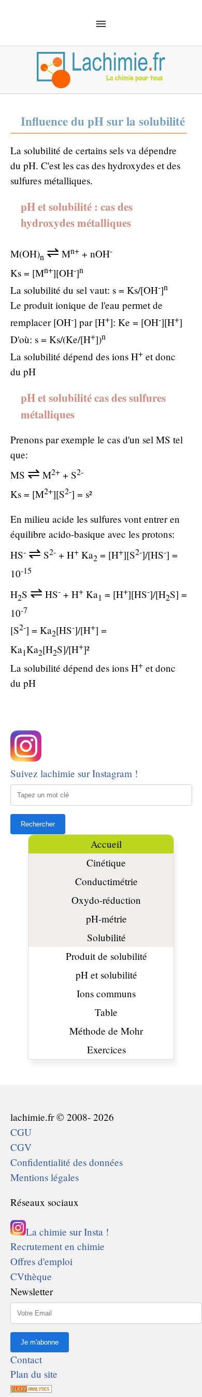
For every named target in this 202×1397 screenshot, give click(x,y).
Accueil (106, 843)
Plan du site (33, 1373)
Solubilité (106, 937)
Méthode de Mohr (106, 1030)
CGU (21, 1131)
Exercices (106, 1049)
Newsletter (31, 1291)
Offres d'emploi (41, 1261)
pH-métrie (106, 918)
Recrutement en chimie (57, 1246)
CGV (21, 1147)
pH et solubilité (106, 974)
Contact (26, 1359)
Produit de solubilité (106, 956)
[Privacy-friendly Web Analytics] (31, 1388)
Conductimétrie (106, 881)
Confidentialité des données (66, 1162)
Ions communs (106, 993)
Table (106, 1012)
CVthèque (31, 1276)
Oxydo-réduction (106, 899)
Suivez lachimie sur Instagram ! (74, 773)
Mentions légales (44, 1177)
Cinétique (106, 862)
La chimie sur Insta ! (67, 1231)
